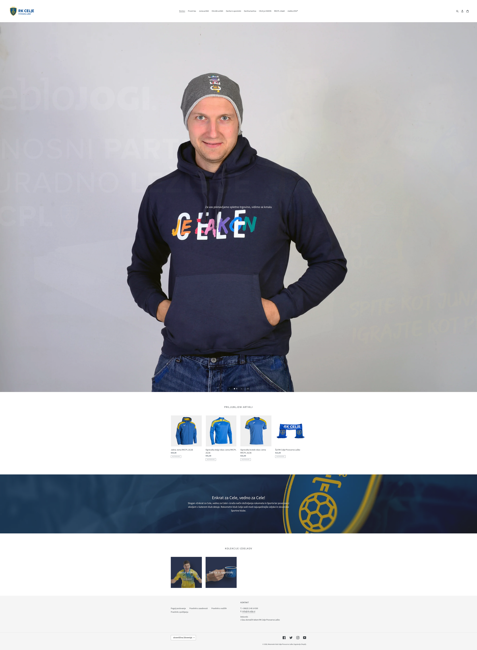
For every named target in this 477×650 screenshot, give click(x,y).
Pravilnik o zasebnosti (198, 608)
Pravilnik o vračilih (219, 608)
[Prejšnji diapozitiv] (229, 388)
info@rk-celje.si (248, 611)
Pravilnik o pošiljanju (179, 612)
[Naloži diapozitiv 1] (234, 389)
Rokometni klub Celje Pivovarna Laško (280, 644)
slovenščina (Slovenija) (182, 637)
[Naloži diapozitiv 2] (237, 389)
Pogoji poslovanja (178, 608)
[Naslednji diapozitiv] (241, 388)
